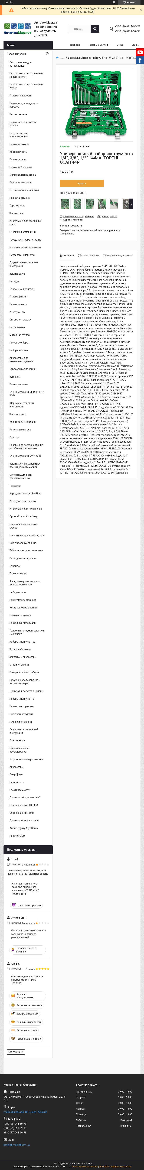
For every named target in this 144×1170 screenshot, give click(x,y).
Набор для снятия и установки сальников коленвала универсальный (28, 934)
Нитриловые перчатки (22, 255)
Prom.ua (88, 1163)
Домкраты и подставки (23, 174)
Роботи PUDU (17, 835)
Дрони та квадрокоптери (24, 820)
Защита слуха (17, 273)
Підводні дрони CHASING (23, 805)
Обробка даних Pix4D (21, 812)
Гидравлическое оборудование (19, 750)
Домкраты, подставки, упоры (26, 691)
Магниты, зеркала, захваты (25, 247)
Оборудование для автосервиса (20, 64)
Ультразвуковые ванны (23, 607)
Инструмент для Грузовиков (25, 508)
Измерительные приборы (24, 672)
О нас (120, 44)
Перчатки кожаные (20, 182)
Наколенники (17, 327)
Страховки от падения (22, 369)
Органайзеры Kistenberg (23, 516)
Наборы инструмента (21, 698)
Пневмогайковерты (20, 95)
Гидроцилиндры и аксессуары (26, 535)
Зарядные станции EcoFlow (25, 493)
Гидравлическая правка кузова (23, 526)
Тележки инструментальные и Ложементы (27, 632)
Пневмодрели (17, 159)
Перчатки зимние (19, 197)
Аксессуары (16, 767)
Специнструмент (19, 664)
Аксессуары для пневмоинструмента (21, 359)
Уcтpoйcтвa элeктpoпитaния (26, 759)
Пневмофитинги (18, 296)
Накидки (14, 281)
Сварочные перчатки (21, 289)
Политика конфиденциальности (115, 1166)
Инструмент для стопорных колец (25, 222)
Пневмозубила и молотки (24, 190)
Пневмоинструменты (21, 706)
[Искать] (95, 29)
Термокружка (17, 205)
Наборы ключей (18, 350)
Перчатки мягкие (19, 144)
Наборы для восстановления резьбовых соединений (26, 446)
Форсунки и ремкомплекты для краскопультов (25, 583)
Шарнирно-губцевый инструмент (21, 405)
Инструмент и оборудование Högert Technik (26, 75)
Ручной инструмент (20, 721)
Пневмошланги (18, 304)
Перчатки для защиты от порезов (23, 105)
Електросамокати (19, 790)
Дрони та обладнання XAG (25, 797)
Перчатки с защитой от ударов (22, 124)
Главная (75, 44)
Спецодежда (17, 740)
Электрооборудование (22, 543)
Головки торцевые (20, 615)
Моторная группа (19, 334)
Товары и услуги (98, 44)
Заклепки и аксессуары (22, 657)
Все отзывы (15, 1052)
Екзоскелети (16, 782)
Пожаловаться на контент (85, 1166)
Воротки (14, 437)
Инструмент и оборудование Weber (26, 86)
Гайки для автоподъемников (26, 550)
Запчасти (14, 376)
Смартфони (16, 774)
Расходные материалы (22, 558)
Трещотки (15, 485)
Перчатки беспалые (20, 167)
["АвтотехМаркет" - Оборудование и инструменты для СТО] (18, 29)
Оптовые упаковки (20, 319)
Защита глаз (16, 213)
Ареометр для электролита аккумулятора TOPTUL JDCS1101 (27, 980)
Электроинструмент (21, 714)
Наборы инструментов (22, 641)
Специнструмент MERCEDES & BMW (26, 394)
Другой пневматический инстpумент (23, 264)
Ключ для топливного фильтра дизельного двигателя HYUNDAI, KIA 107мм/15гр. (25, 888)
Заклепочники (17, 414)
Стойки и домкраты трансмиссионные (20, 476)
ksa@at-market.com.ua (17, 1144)
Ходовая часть (18, 151)
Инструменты (17, 312)
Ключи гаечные (18, 114)
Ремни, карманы (18, 384)
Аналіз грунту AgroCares (23, 828)
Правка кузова (17, 573)
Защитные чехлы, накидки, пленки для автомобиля (25, 465)
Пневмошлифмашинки (22, 232)
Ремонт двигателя (20, 429)
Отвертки (14, 566)
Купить (82, 183)
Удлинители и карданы (22, 421)
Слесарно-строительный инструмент (23, 731)
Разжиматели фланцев (23, 599)
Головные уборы (18, 342)
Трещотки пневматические (25, 239)
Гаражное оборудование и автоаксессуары (24, 682)
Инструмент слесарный (23, 501)
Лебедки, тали (17, 592)
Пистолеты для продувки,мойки (18, 135)
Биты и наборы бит (20, 649)
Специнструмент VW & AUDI (25, 456)
